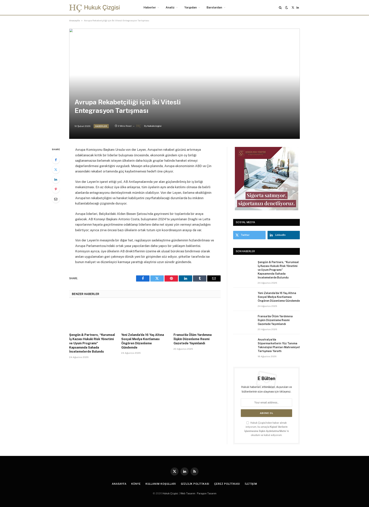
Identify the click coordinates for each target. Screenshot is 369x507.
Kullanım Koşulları (160, 483)
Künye (136, 483)
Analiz (170, 7)
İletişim (251, 483)
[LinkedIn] (56, 179)
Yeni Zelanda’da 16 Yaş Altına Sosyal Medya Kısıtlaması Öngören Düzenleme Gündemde (142, 341)
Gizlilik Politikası (195, 483)
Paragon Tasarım (206, 493)
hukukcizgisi (154, 126)
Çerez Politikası (227, 483)
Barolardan (214, 7)
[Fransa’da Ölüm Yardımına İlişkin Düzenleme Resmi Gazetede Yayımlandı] (197, 316)
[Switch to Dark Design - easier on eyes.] (286, 7)
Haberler (150, 7)
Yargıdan (190, 7)
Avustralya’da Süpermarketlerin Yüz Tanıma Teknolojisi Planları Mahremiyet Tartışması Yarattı (279, 345)
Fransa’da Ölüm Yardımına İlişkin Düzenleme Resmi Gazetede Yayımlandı (193, 339)
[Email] (56, 199)
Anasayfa (74, 20)
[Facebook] (56, 160)
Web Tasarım (187, 493)
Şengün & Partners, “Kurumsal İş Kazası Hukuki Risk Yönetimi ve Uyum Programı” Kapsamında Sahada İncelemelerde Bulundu (92, 343)
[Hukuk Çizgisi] (94, 7)
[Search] (280, 7)
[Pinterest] (56, 189)
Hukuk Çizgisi (170, 493)
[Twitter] (56, 169)
